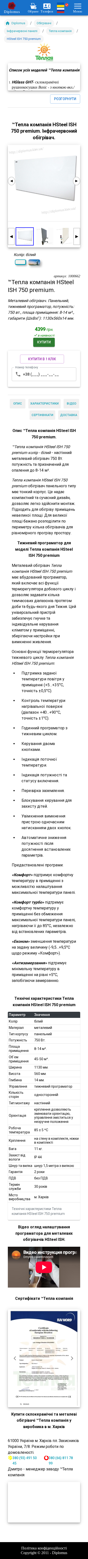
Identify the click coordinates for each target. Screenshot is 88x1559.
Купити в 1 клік (42, 359)
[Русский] (63, 10)
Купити (44, 342)
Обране (33, 11)
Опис (17, 403)
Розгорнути (65, 99)
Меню (77, 11)
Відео (71, 403)
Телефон (47, 11)
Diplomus (12, 11)
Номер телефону (26, 367)
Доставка (68, 415)
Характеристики (44, 403)
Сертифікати (42, 415)
